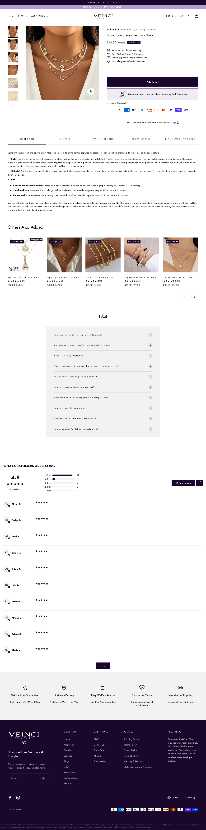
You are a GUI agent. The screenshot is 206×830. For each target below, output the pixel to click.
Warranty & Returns (133, 761)
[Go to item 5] (13, 83)
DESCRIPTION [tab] (26, 139)
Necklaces (69, 744)
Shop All (68, 783)
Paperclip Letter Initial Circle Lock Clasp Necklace (73, 277)
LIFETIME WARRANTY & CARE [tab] (179, 139)
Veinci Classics (71, 777)
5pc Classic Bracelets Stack (100, 277)
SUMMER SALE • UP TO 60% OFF (103, 2)
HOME (11, 16)
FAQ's (96, 739)
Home (67, 739)
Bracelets (68, 750)
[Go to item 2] (13, 45)
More (103, 665)
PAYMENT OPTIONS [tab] (103, 139)
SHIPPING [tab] (65, 139)
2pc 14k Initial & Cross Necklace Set (182, 277)
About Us (98, 755)
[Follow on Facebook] (10, 798)
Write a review (183, 483)
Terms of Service (132, 755)
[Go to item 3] (13, 57)
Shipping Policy (131, 739)
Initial (66, 767)
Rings (66, 761)
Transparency (100, 761)
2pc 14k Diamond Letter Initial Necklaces (29, 277)
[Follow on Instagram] (18, 798)
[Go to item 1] (13, 32)
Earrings (68, 755)
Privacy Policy (130, 750)
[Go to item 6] (13, 96)
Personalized (70, 772)
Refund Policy (130, 744)
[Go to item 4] (13, 70)
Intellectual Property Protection (138, 767)
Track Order (99, 750)
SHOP (21, 15)
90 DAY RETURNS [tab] (141, 139)
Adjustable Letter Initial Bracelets (142, 277)
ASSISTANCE (38, 15)
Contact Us (99, 744)
